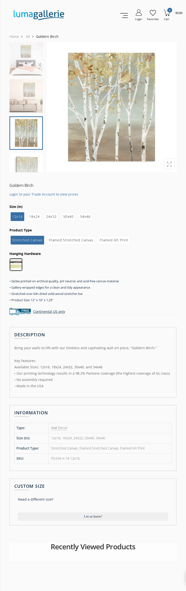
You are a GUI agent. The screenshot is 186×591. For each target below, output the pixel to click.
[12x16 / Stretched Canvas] (111, 107)
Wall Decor (59, 428)
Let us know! (93, 516)
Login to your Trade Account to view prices (43, 194)
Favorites (153, 19)
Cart (166, 19)
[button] (169, 107)
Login (138, 19)
